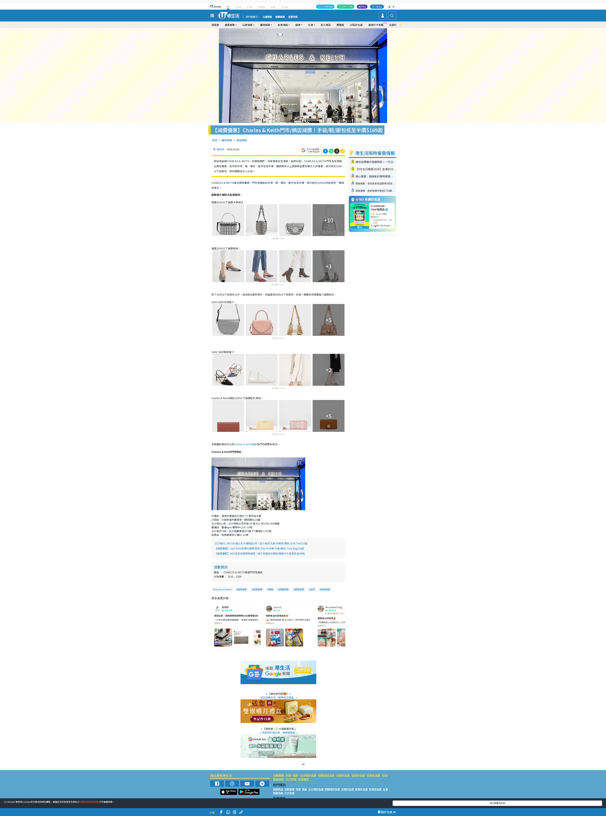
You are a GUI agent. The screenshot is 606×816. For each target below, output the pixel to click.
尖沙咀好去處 (308, 775)
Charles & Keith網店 (245, 444)
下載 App (378, 6)
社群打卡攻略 (347, 6)
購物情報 (227, 140)
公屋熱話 (267, 17)
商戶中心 (362, 6)
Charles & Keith (223, 589)
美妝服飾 (241, 140)
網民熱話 (278, 789)
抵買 (312, 589)
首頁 (214, 140)
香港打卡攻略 (375, 25)
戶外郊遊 (291, 779)
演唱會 (215, 25)
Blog (273, 6)
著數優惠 (299, 589)
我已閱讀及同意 (497, 803)
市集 (288, 775)
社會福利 (303, 779)
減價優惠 (257, 589)
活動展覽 (278, 775)
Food (249, 6)
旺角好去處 (373, 775)
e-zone (285, 6)
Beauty (261, 6)
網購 (270, 589)
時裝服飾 (325, 589)
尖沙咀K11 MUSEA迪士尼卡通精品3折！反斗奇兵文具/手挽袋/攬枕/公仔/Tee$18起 (261, 543)
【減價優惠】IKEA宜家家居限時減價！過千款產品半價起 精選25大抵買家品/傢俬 (260, 553)
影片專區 (326, 25)
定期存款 (293, 17)
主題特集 (394, 25)
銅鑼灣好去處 (326, 775)
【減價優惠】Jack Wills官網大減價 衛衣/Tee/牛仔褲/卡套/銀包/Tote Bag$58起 (259, 548)
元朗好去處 (343, 775)
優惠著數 (242, 589)
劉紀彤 (220, 149)
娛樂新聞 (280, 17)
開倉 (295, 775)
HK (228, 6)
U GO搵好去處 (327, 6)
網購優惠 (284, 589)
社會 (384, 775)
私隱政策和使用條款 (89, 801)
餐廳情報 (278, 779)
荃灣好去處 (358, 775)
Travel (238, 6)
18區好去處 (356, 25)
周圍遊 (340, 25)
